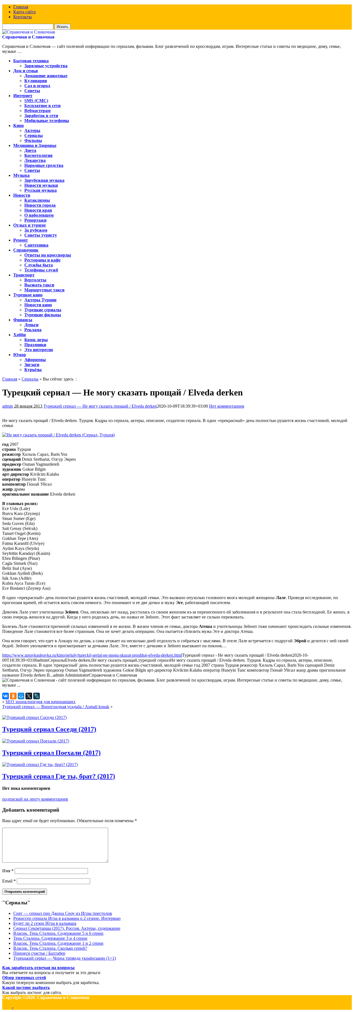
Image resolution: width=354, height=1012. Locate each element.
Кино (18, 125)
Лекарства (35, 160)
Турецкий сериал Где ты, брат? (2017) (58, 776)
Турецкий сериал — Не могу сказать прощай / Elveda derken (100, 406)
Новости (21, 195)
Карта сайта (24, 11)
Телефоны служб (41, 270)
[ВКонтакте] (5, 696)
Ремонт (20, 240)
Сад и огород (37, 85)
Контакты (22, 16)
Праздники (35, 344)
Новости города (40, 205)
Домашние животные (45, 75)
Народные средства (43, 165)
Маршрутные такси (44, 290)
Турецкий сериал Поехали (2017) (51, 752)
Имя (8, 870)
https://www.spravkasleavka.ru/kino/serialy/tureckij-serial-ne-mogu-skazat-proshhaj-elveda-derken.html (92, 655)
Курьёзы (33, 369)
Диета (30, 150)
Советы (32, 90)
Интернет (22, 95)
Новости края (38, 210)
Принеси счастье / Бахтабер (39, 953)
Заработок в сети (41, 115)
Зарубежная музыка (44, 180)
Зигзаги (31, 364)
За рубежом (35, 230)
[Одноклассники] (13, 696)
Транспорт (24, 275)
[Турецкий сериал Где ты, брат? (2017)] (40, 764)
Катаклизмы (37, 200)
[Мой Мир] (21, 696)
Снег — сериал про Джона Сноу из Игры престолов (62, 913)
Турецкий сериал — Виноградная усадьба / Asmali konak (55, 706)
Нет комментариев (226, 406)
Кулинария (35, 80)
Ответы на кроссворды (47, 255)
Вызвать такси (39, 285)
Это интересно (38, 349)
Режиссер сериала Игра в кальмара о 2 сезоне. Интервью (67, 918)
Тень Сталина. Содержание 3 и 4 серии (50, 938)
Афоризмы (35, 359)
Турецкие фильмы (42, 314)
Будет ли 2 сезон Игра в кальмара (44, 923)
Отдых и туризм (29, 225)
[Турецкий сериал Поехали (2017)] (35, 741)
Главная (20, 6)
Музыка (21, 175)
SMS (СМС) (36, 100)
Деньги (31, 324)
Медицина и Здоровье (34, 145)
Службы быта (38, 265)
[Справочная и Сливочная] (28, 32)
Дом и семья (25, 70)
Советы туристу (40, 235)
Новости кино (38, 304)
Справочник (25, 250)
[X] (28, 696)
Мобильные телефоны (46, 120)
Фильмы (33, 140)
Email (9, 881)
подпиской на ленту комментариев (35, 799)
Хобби (19, 334)
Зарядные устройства (45, 65)
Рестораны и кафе (42, 260)
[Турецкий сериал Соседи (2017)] (34, 717)
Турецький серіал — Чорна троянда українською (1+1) (64, 958)
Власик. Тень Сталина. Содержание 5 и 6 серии (58, 933)
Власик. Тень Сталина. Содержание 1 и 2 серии (58, 943)
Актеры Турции (40, 299)
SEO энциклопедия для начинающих (41, 701)
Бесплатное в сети (42, 105)
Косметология (38, 155)
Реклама (32, 329)
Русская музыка (40, 190)
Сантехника (36, 245)
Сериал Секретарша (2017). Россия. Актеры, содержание (66, 928)
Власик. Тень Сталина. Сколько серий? (50, 948)
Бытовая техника (31, 60)
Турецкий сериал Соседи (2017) (49, 729)
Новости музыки (41, 185)
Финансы (22, 319)
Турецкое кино (28, 295)
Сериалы (33, 135)
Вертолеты (35, 280)
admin (7, 406)
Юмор (19, 354)
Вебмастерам (37, 110)
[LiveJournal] (36, 696)
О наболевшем (39, 215)
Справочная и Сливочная (28, 37)
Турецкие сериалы (42, 309)
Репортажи (35, 220)
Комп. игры (36, 339)
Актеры (32, 130)
